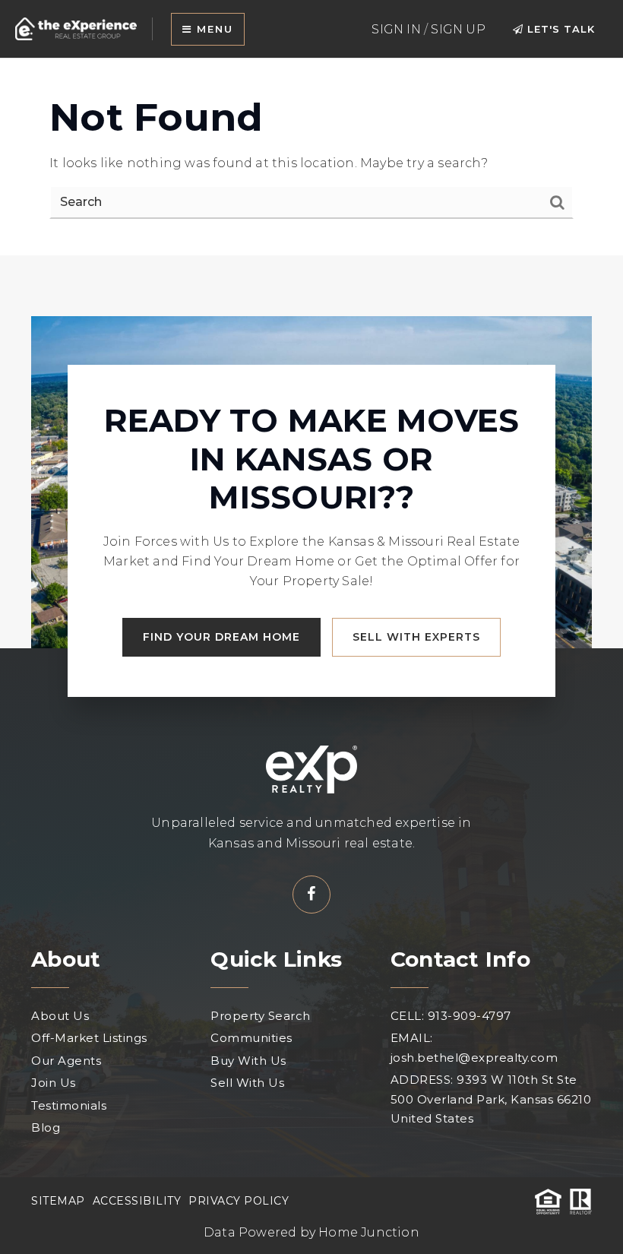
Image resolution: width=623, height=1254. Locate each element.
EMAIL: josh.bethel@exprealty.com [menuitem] (474, 1048)
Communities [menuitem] (251, 1038)
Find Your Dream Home (221, 637)
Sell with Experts (416, 637)
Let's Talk (559, 29)
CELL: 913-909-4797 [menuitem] (451, 1016)
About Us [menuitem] (60, 1016)
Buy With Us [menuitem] (248, 1060)
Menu (212, 29)
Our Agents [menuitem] (66, 1060)
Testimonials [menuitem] (68, 1105)
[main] (311, 157)
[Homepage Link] (76, 28)
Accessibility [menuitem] (137, 1201)
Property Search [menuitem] (260, 1016)
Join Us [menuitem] (53, 1082)
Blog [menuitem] (45, 1127)
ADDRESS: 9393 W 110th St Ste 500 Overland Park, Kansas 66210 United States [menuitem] (491, 1099)
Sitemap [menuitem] (58, 1201)
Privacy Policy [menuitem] (238, 1201)
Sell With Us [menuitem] (247, 1082)
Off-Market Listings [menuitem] (89, 1038)
